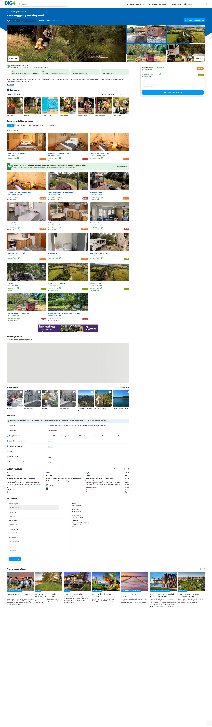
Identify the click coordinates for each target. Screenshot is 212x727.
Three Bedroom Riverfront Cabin (60, 193)
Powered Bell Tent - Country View (19, 193)
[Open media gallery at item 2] (146, 34)
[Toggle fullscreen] (126, 346)
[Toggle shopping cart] (206, 4)
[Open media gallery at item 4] (146, 53)
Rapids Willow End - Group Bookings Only (64, 313)
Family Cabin (12, 223)
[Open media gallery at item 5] (186, 53)
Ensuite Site (52, 253)
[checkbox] (21, 125)
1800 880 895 (76, 512)
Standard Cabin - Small (16, 253)
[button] (106, 149)
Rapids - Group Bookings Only (18, 313)
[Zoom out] (126, 353)
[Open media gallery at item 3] (186, 34)
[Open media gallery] (66, 43)
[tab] (10, 94)
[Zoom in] (126, 350)
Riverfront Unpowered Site (58, 283)
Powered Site (11, 283)
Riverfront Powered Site (99, 253)
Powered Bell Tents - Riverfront (101, 153)
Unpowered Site (96, 283)
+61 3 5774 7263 (77, 517)
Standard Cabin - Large (99, 223)
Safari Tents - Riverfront (16, 153)
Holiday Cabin (53, 223)
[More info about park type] (63, 20)
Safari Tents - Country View (58, 153)
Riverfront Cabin (96, 193)
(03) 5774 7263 (77, 506)
